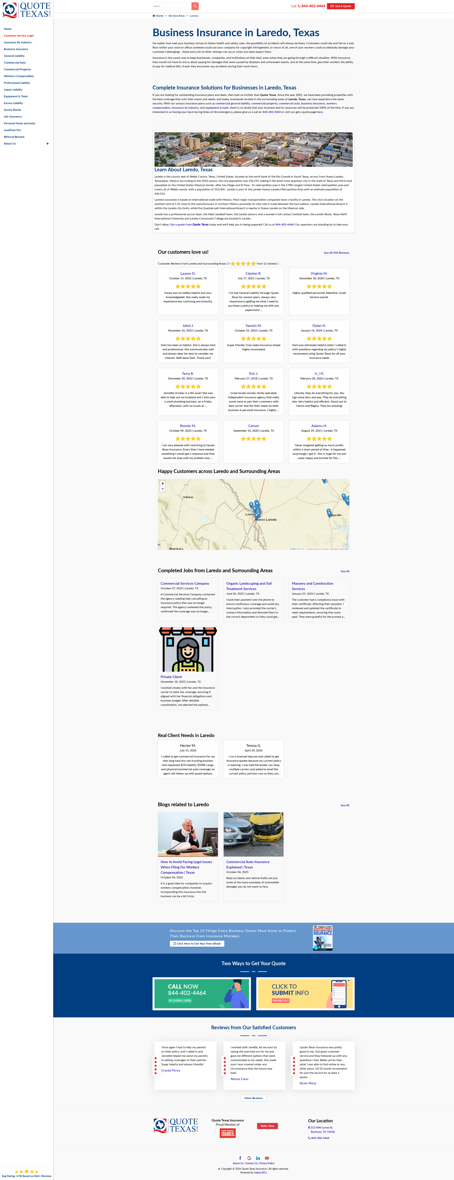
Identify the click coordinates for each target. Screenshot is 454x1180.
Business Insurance (16, 49)
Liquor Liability (13, 89)
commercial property (264, 103)
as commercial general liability (231, 103)
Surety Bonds (12, 109)
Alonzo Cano (239, 1079)
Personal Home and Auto (19, 123)
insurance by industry (185, 107)
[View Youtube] (267, 1158)
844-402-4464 (313, 6)
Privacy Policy (267, 1163)
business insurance (313, 103)
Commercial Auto (15, 62)
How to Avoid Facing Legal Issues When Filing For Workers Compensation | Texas (186, 867)
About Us (238, 1163)
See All (345, 571)
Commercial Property (17, 69)
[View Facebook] (240, 1158)
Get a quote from (189, 224)
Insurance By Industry (18, 42)
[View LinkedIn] (258, 1158)
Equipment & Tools (16, 96)
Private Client (171, 677)
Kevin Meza (308, 1083)
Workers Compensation (19, 76)
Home (159, 15)
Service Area (177, 15)
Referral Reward (14, 136)
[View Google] (249, 1158)
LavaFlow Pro (12, 130)
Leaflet (293, 549)
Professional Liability (17, 82)
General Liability (14, 56)
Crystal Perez (170, 1070)
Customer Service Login (19, 35)
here (320, 112)
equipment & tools (217, 107)
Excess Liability (13, 103)
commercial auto (289, 103)
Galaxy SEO (260, 1172)
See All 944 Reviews (336, 252)
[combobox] (172, 6)
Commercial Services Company (185, 583)
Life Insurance (13, 116)
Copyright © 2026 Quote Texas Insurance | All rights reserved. (255, 1169)
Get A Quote (342, 6)
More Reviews (254, 1098)
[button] (329, 514)
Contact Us (251, 1163)
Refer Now (267, 1126)
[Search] (195, 6)
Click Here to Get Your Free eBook (199, 943)
